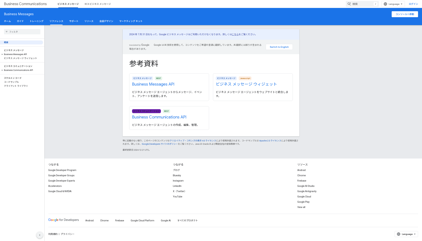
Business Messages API (153, 84)
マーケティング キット (131, 21)
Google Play (303, 202)
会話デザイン (106, 21)
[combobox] (362, 4)
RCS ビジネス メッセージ (98, 3)
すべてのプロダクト (187, 220)
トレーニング (37, 21)
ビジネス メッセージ (68, 3)
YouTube (177, 196)
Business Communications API (159, 117)
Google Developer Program (62, 170)
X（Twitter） (180, 191)
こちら (235, 34)
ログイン (413, 4)
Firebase (301, 180)
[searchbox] (22, 31)
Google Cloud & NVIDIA (60, 191)
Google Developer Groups (61, 175)
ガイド (20, 21)
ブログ (176, 170)
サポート (73, 21)
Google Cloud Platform (142, 220)
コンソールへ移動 (405, 14)
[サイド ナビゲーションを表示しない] (39, 235)
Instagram (178, 180)
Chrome (301, 175)
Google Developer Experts (61, 180)
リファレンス (56, 21)
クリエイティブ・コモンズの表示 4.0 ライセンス (193, 140)
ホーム (7, 21)
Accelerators (55, 186)
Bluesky (177, 175)
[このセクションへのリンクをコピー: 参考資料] (163, 64)
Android (301, 170)
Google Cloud (304, 196)
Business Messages (19, 14)
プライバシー (68, 234)
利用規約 (53, 234)
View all (301, 207)
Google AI (166, 220)
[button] (21, 54)
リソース (88, 21)
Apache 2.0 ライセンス (270, 140)
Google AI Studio (306, 186)
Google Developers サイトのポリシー (160, 144)
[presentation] (211, 63)
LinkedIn (177, 186)
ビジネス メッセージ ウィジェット (246, 84)
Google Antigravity (306, 191)
